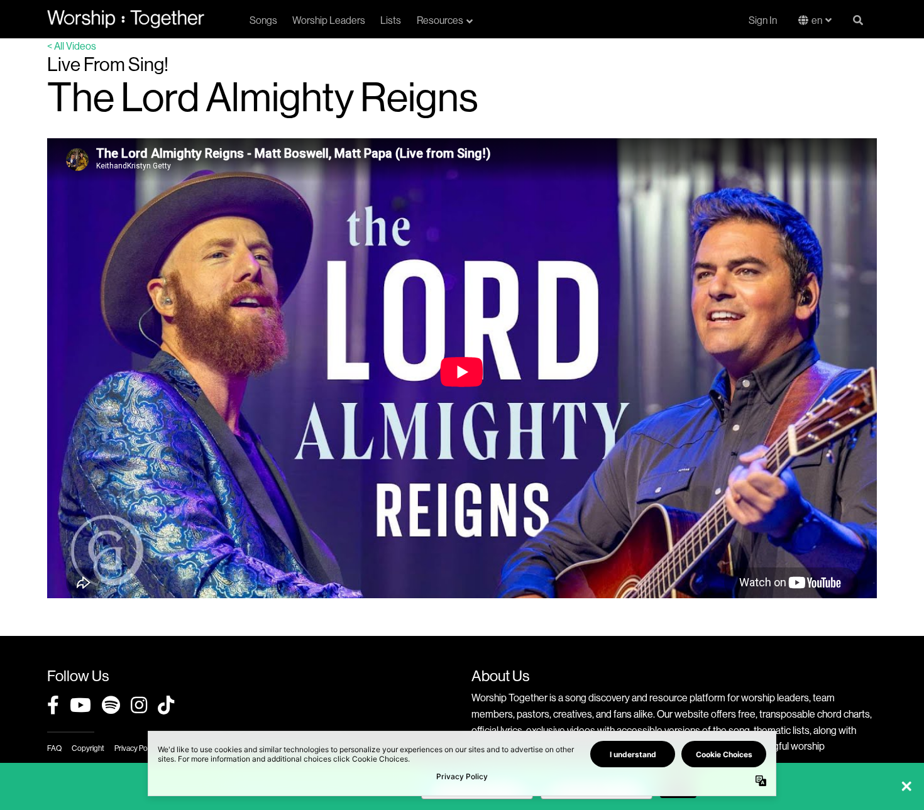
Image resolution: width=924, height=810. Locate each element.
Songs (263, 20)
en (816, 20)
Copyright (88, 748)
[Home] (125, 19)
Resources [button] (440, 20)
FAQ (54, 748)
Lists (390, 20)
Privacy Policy (136, 748)
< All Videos (71, 46)
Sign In (763, 20)
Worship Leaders (328, 20)
